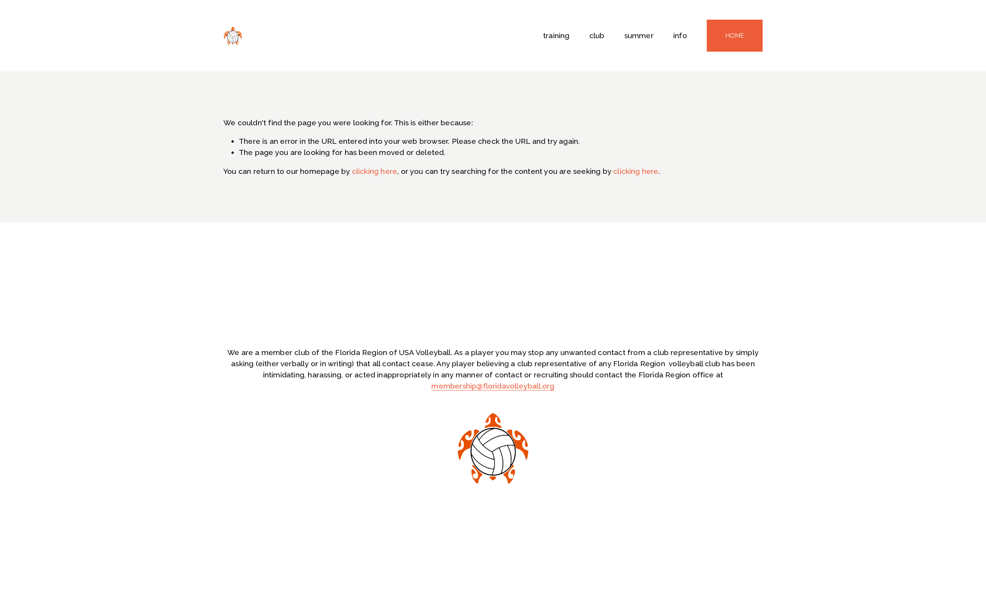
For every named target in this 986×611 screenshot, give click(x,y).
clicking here (374, 171)
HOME (734, 35)
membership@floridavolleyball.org (492, 386)
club (597, 35)
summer (639, 35)
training (556, 35)
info (680, 35)
